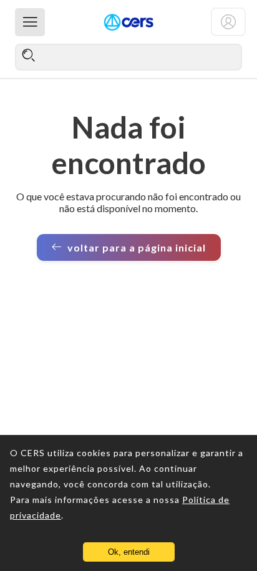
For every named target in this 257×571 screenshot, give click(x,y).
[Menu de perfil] (228, 22)
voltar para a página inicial (136, 247)
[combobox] (128, 57)
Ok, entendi (129, 552)
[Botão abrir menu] (30, 22)
